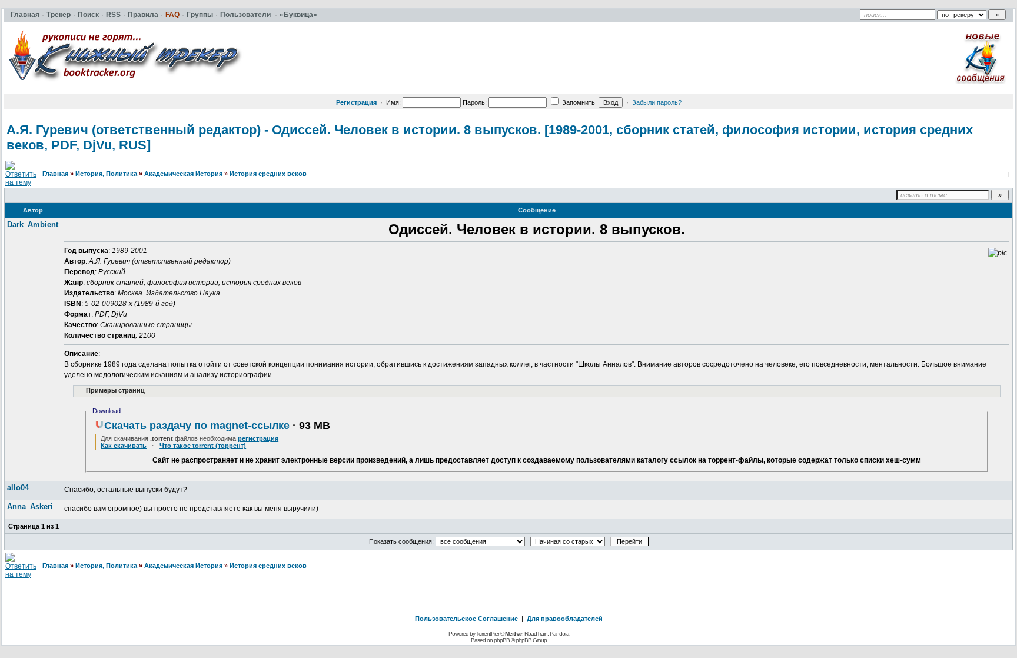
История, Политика (106, 173)
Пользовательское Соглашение (466, 618)
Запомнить (577, 102)
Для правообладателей (565, 618)
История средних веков (268, 173)
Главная (55, 173)
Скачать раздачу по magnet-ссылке (197, 425)
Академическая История (183, 173)
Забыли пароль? (657, 102)
